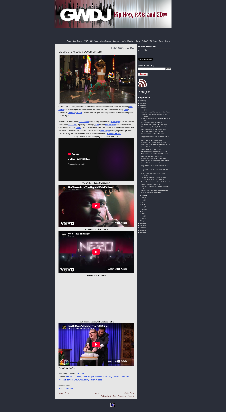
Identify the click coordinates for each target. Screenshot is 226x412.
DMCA (86, 41)
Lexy (126, 110)
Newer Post (64, 393)
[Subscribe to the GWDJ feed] (142, 87)
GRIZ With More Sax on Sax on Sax (151, 156)
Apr (143, 211)
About (69, 41)
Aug (143, 202)
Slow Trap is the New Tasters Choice (151, 140)
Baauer (78, 128)
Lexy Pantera (113, 377)
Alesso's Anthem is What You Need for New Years (155, 112)
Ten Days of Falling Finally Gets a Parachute (154, 124)
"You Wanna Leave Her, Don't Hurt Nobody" (153, 177)
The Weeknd (84, 122)
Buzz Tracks (77, 41)
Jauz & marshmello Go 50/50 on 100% (152, 131)
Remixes (168, 41)
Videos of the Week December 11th (81, 51)
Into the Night (110, 125)
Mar (143, 213)
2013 (141, 223)
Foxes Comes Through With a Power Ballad (153, 158)
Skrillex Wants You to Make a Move (151, 149)
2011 (141, 227)
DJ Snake (71, 113)
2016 (141, 105)
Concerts (116, 41)
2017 (141, 103)
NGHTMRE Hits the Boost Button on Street (153, 142)
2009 (141, 232)
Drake (161, 41)
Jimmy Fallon (101, 377)
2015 (141, 107)
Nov (143, 195)
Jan (143, 218)
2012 (141, 225)
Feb (143, 216)
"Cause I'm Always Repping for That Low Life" (154, 127)
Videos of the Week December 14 (150, 147)
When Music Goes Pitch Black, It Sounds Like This (155, 144)
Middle (79, 113)
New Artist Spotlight (127, 41)
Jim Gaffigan (105, 131)
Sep (143, 200)
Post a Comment (66, 388)
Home (96, 393)
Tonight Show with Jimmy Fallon (81, 380)
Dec (143, 110)
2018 (141, 101)
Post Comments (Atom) (123, 396)
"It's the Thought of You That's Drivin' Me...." (153, 179)
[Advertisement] (113, 34)
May (143, 209)
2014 (141, 221)
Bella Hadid (72, 125)
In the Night (115, 122)
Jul (143, 204)
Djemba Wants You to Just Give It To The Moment (155, 182)
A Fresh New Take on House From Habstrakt (154, 151)
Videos (99, 380)
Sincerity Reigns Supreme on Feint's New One (154, 190)
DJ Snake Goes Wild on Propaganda (151, 122)
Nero (97, 125)
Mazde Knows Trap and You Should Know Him (154, 153)
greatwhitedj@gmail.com (145, 50)
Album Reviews (105, 41)
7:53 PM (80, 374)
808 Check (153, 41)
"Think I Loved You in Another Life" (151, 192)
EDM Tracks (94, 41)
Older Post (129, 393)
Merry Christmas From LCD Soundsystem (153, 129)
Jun (143, 207)
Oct (143, 197)
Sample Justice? (142, 41)
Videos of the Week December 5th (151, 184)
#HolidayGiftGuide (114, 134)
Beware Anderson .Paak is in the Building (152, 133)
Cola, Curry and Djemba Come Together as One (155, 160)
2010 (141, 230)
